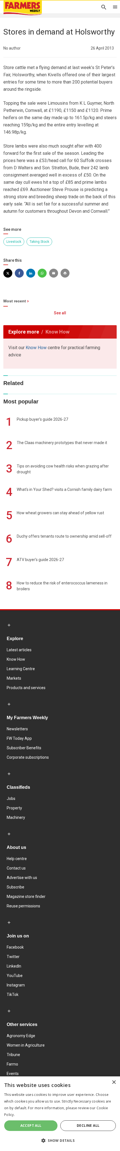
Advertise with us (22, 877)
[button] (60, 1141)
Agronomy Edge (21, 1036)
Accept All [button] (31, 1125)
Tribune (13, 1054)
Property (14, 808)
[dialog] (60, 1113)
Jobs (11, 798)
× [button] (114, 1082)
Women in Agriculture (26, 1045)
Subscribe (15, 887)
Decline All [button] (88, 1125)
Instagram (16, 985)
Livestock (13, 242)
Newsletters (17, 729)
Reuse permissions (23, 906)
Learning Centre (21, 669)
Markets (14, 678)
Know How (36, 347)
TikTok (12, 994)
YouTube (15, 975)
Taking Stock (39, 242)
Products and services (26, 687)
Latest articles (19, 650)
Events (13, 1073)
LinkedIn (14, 966)
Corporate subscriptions (28, 757)
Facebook (15, 947)
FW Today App (19, 738)
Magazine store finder (26, 896)
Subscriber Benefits (24, 748)
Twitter (13, 956)
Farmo (12, 1064)
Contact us (16, 868)
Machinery (16, 817)
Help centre (17, 858)
